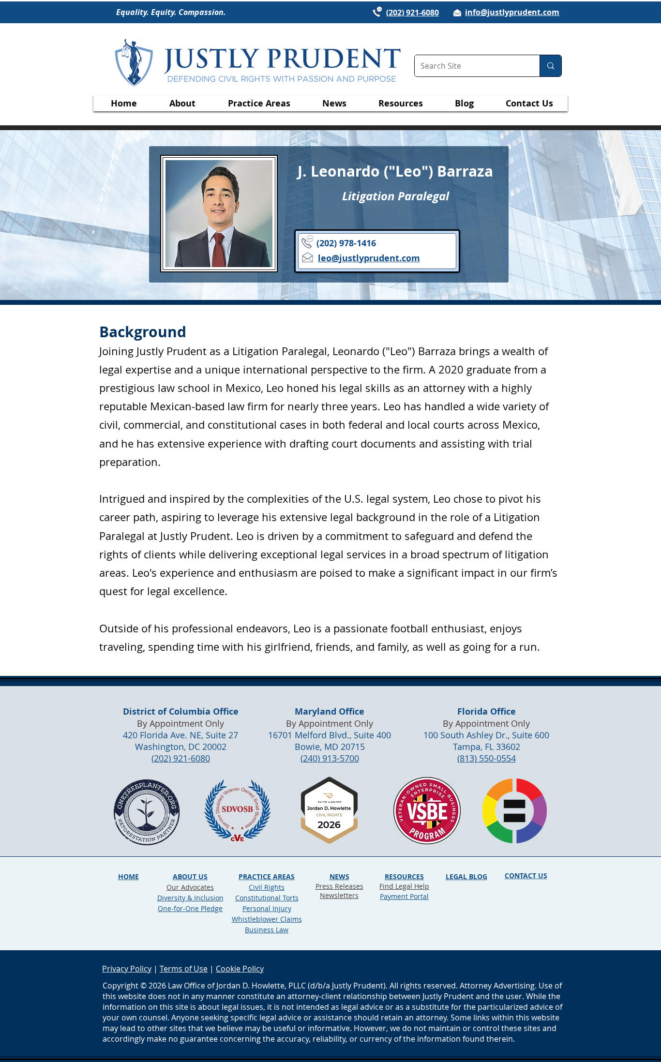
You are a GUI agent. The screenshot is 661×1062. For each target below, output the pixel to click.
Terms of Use (184, 968)
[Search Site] (550, 65)
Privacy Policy (126, 968)
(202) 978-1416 (346, 243)
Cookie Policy (240, 968)
